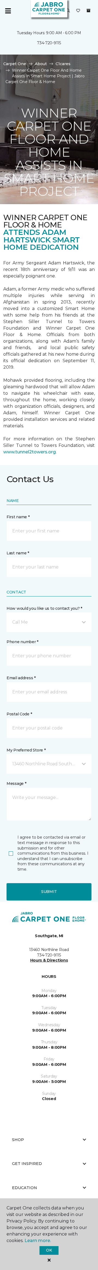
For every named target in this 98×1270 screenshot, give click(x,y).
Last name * (18, 553)
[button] (68, 11)
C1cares (63, 63)
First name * (18, 517)
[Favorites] (78, 11)
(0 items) (88, 10)
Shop (18, 1139)
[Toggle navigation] (7, 10)
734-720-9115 (49, 42)
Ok (49, 1250)
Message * (16, 783)
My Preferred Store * (26, 750)
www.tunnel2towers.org (29, 451)
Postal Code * (19, 714)
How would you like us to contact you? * (44, 608)
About (41, 63)
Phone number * (22, 642)
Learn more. (37, 1240)
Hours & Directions (49, 960)
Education (24, 1187)
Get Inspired (27, 1163)
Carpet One (14, 63)
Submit (49, 891)
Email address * (21, 678)
